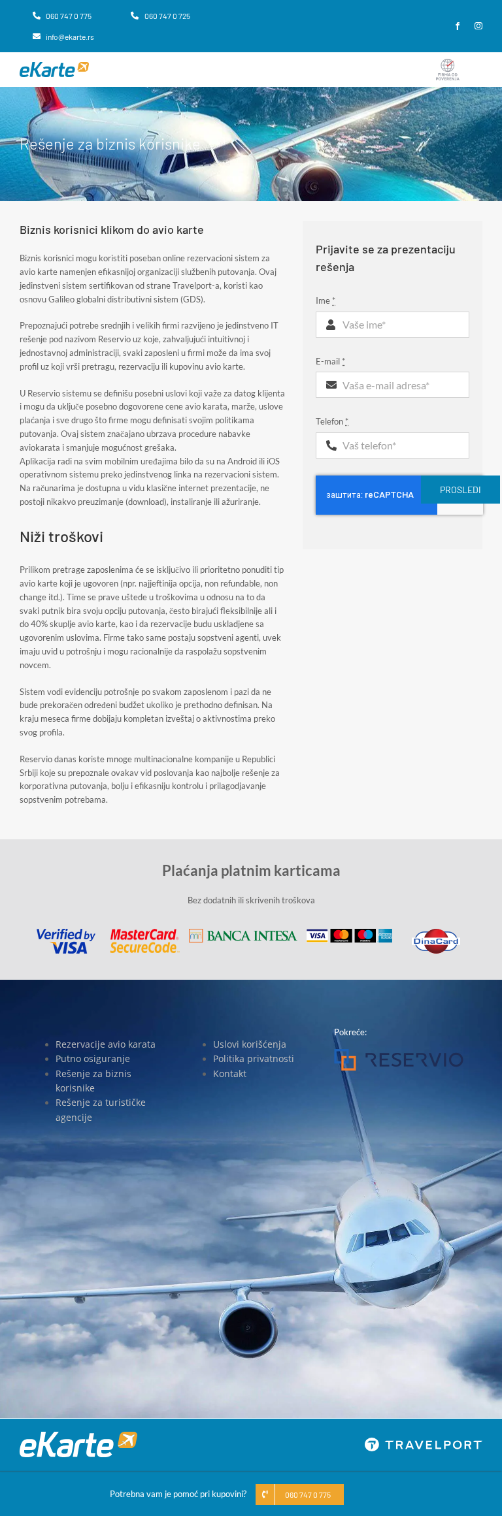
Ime (325, 300)
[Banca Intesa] (243, 932)
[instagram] (478, 26)
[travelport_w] (423, 1441)
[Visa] (66, 932)
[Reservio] (398, 1053)
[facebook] (457, 26)
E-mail (330, 361)
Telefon (332, 421)
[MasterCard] (144, 932)
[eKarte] (54, 66)
